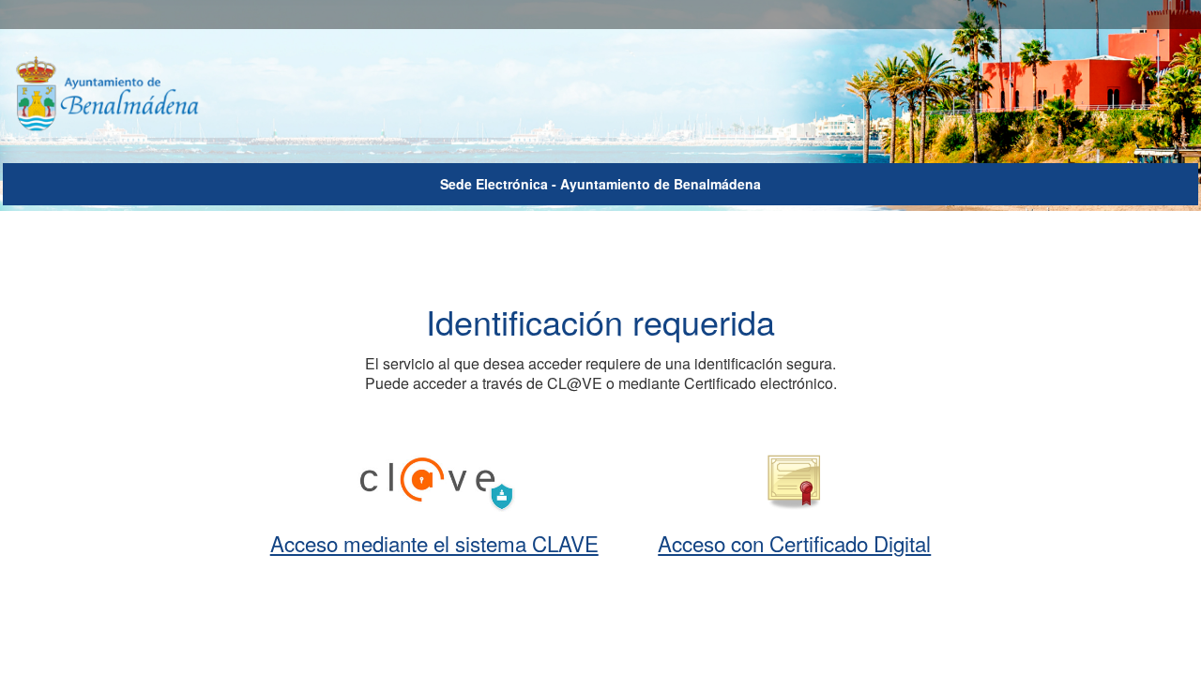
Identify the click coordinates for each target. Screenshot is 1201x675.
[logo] (125, 95)
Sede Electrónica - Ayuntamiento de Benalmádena (600, 183)
